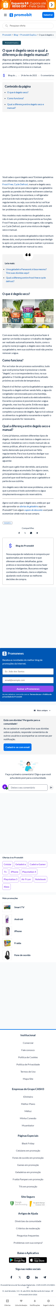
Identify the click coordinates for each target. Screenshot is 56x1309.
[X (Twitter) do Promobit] (20, 1277)
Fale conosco (28, 1050)
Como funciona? (15, 98)
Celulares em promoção (28, 1150)
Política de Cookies (28, 1057)
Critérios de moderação (28, 1228)
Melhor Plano (28, 1103)
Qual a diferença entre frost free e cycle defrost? (26, 279)
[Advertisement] (28, 823)
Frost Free (7, 184)
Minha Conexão (28, 1118)
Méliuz (28, 1111)
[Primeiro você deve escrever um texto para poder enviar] (51, 787)
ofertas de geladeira (29, 506)
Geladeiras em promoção (28, 1172)
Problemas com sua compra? (28, 1242)
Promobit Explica (28, 35)
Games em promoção (28, 1164)
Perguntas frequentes (28, 1235)
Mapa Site (28, 1078)
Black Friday (28, 1143)
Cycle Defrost (21, 184)
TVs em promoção (28, 1186)
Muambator (28, 1125)
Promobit (6, 35)
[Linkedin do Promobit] (36, 1277)
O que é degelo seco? (17, 92)
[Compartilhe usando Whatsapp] (31, 533)
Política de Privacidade (28, 1064)
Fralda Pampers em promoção (28, 1179)
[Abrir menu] (5, 15)
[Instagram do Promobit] (28, 1277)
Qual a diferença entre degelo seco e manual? (25, 106)
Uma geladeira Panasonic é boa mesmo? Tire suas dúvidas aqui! (26, 271)
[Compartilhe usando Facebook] (19, 533)
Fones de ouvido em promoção (28, 1157)
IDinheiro (28, 1096)
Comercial (28, 1042)
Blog (16, 35)
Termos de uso (35, 694)
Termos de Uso (28, 1071)
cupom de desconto (33, 509)
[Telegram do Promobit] (45, 1277)
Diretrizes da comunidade (28, 1221)
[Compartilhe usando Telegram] (37, 533)
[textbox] (28, 787)
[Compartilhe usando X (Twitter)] (25, 533)
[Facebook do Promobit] (11, 1277)
